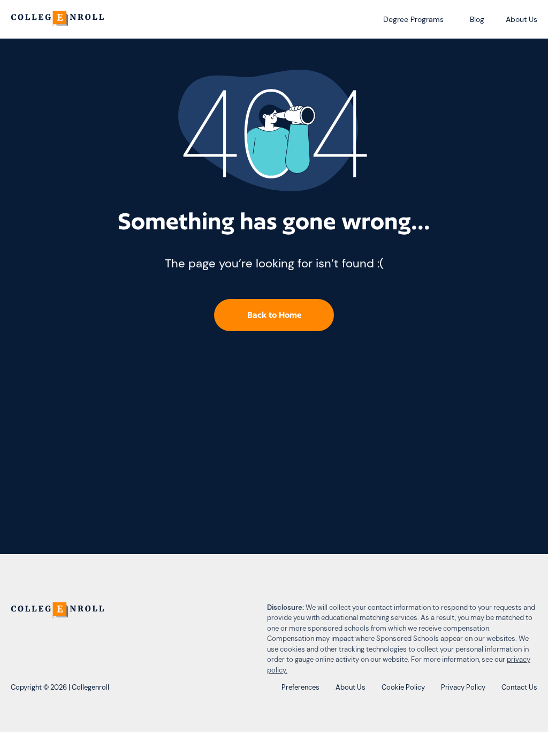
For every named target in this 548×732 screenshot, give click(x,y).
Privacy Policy (463, 687)
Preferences (300, 687)
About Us (521, 19)
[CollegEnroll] (58, 19)
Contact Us (519, 687)
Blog (477, 19)
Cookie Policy (403, 687)
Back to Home (274, 315)
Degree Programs (413, 19)
